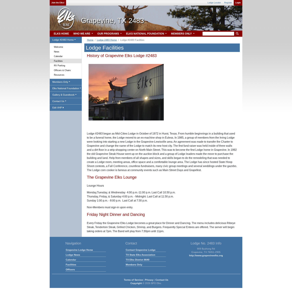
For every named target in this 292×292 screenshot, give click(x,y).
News (56, 51)
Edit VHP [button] (57, 107)
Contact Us (161, 279)
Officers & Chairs (62, 70)
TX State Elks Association (140, 254)
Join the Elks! (57, 3)
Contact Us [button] (58, 101)
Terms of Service (133, 279)
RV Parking (59, 65)
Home (90, 40)
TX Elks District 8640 (137, 259)
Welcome (58, 47)
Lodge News (73, 254)
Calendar (58, 56)
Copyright (136, 283)
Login (238, 3)
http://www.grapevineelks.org (206, 255)
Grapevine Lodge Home (79, 250)
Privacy (149, 279)
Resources (59, 75)
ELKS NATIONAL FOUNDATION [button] (145, 33)
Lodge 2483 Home (107, 40)
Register (228, 3)
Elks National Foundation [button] (65, 88)
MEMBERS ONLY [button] (181, 33)
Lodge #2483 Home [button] (63, 39)
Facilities (58, 61)
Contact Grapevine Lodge (140, 250)
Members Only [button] (60, 82)
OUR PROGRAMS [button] (108, 33)
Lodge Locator (214, 3)
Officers (70, 269)
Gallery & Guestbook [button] (63, 94)
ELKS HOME (61, 33)
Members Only (134, 264)
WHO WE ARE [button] (82, 33)
